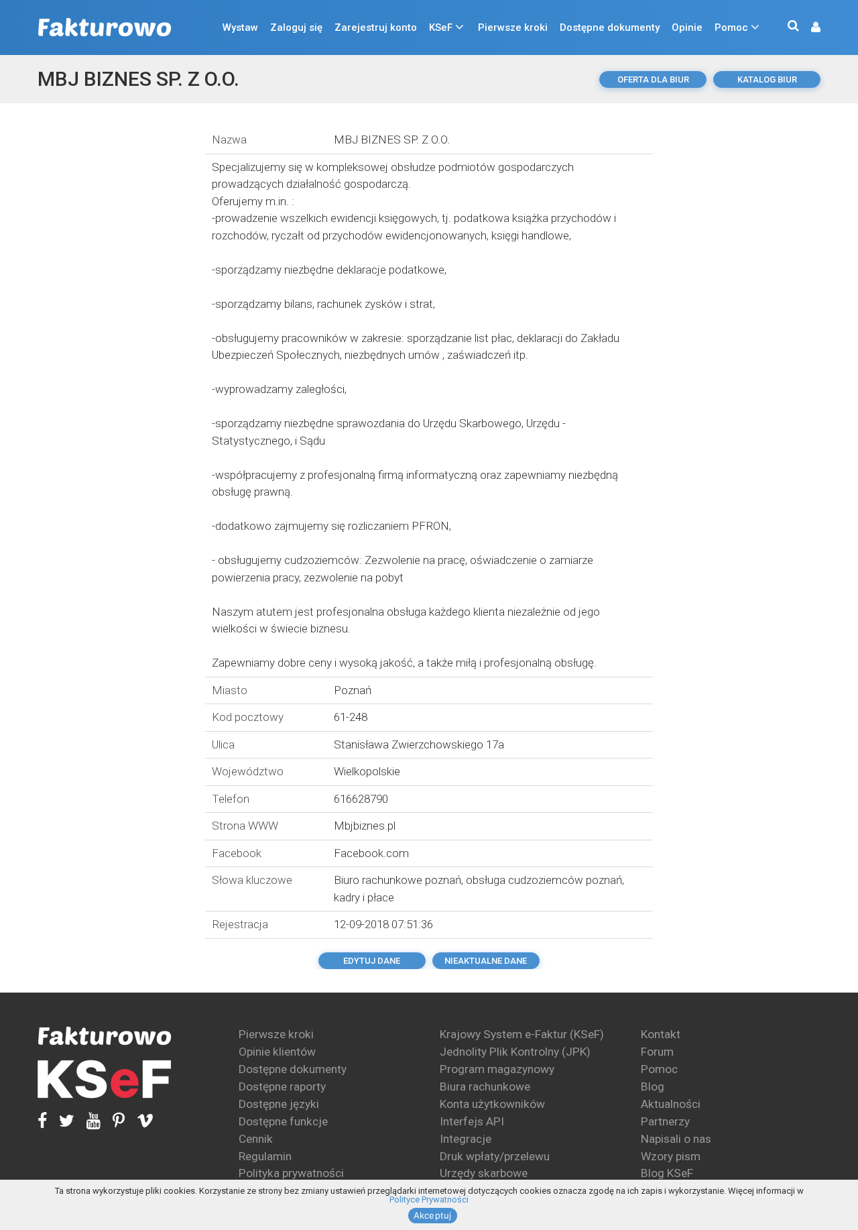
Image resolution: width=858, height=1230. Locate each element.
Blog (652, 1086)
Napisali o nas (676, 1138)
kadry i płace (364, 897)
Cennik (256, 1138)
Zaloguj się (296, 27)
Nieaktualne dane (485, 961)
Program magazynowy (497, 1069)
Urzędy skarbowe (484, 1173)
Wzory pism (670, 1156)
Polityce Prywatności (429, 1199)
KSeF (440, 27)
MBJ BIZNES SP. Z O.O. (138, 79)
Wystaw (240, 27)
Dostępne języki (279, 1104)
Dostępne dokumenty (610, 27)
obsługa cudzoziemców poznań (544, 880)
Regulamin (265, 1156)
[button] (809, 27)
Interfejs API (472, 1121)
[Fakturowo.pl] (105, 27)
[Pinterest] (113, 1121)
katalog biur (767, 79)
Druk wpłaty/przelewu (495, 1156)
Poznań (352, 690)
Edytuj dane (371, 961)
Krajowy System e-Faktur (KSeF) (522, 1034)
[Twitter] (60, 1121)
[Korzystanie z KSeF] (105, 1079)
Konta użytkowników (492, 1104)
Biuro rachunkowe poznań (397, 880)
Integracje (465, 1138)
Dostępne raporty (282, 1086)
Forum (657, 1051)
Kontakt (660, 1034)
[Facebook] (42, 1121)
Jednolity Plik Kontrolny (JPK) (515, 1051)
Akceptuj (433, 1215)
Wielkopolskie (367, 771)
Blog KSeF (667, 1173)
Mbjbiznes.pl (364, 825)
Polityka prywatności (291, 1173)
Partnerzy (665, 1121)
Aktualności (670, 1104)
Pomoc (731, 27)
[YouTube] (87, 1121)
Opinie (687, 27)
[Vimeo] (139, 1121)
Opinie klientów (277, 1051)
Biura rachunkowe (485, 1086)
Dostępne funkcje (283, 1121)
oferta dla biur (653, 79)
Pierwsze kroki (513, 27)
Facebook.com (371, 853)
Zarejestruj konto (375, 27)
